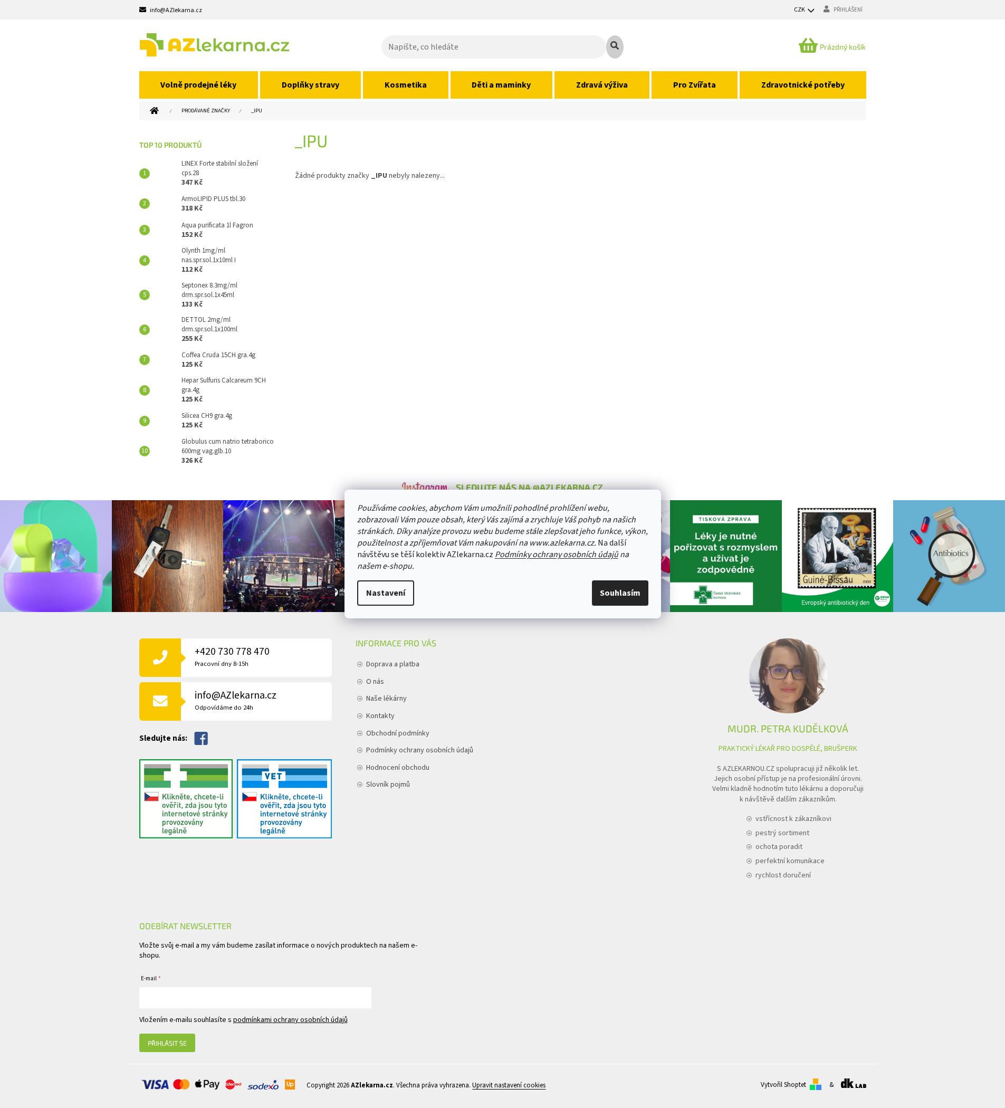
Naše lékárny (386, 698)
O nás (375, 681)
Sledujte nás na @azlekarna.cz (529, 487)
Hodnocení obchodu (397, 767)
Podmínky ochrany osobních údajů (556, 554)
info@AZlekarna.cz (235, 700)
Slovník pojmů (388, 784)
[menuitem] (199, 85)
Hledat (615, 47)
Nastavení (385, 593)
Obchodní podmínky (397, 733)
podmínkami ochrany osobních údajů (290, 1020)
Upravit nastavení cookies (508, 1086)
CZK (800, 9)
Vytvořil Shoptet (783, 1085)
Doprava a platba (392, 664)
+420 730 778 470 (232, 656)
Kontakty (380, 716)
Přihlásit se (167, 1043)
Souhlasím (620, 593)
